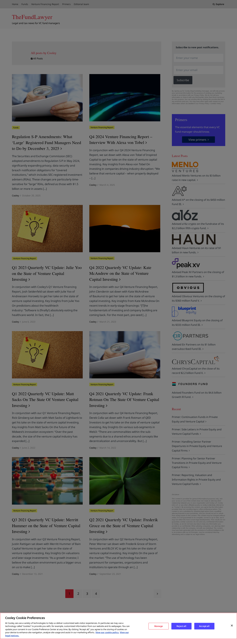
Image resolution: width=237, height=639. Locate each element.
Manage (158, 625)
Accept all (204, 625)
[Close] (231, 625)
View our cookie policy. (107, 632)
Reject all (181, 625)
